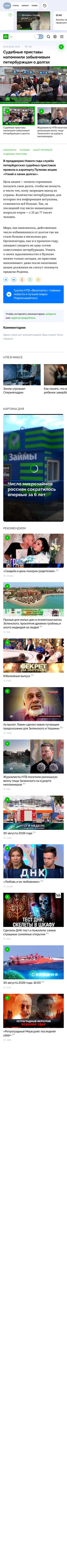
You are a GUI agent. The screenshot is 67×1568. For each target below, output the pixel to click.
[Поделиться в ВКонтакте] (13, 279)
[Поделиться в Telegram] (5, 279)
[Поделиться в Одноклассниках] (22, 279)
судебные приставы (15, 154)
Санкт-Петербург (43, 150)
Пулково (25, 150)
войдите (51, 313)
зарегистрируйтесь (23, 317)
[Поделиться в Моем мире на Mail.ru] (38, 279)
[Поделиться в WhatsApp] (30, 279)
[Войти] (55, 36)
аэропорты (9, 150)
